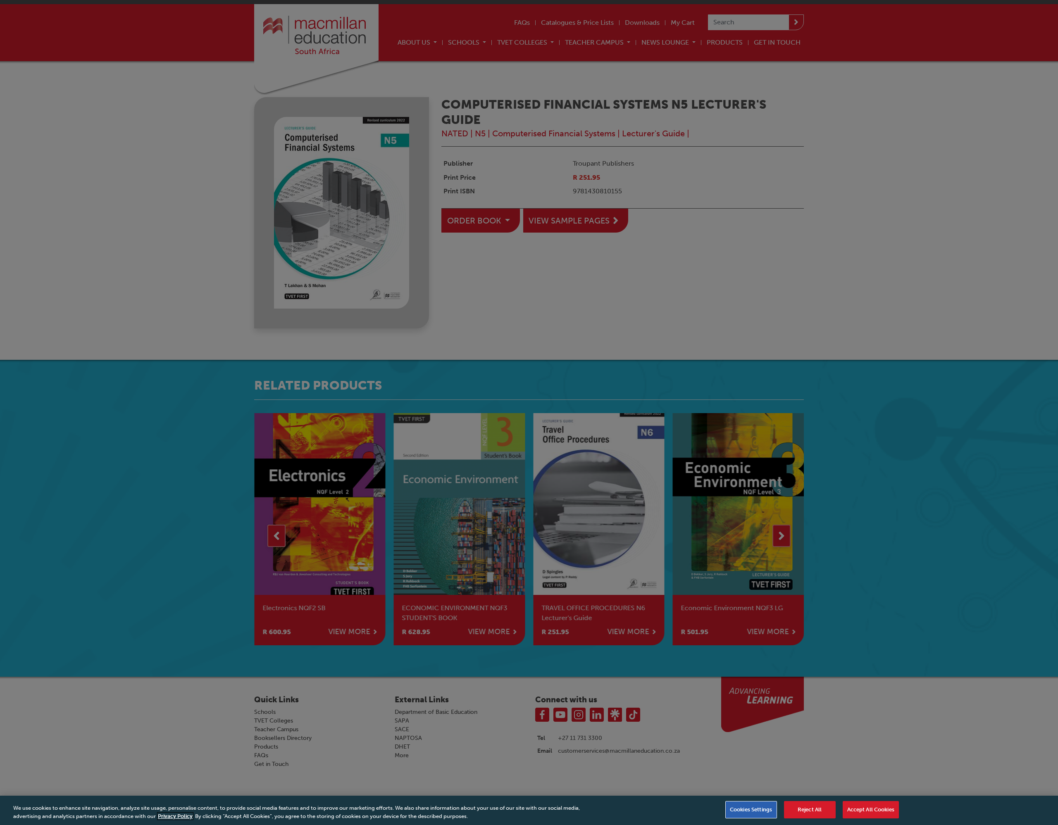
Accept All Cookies (870, 809)
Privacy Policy (175, 816)
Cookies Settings (751, 809)
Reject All (810, 809)
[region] (529, 810)
